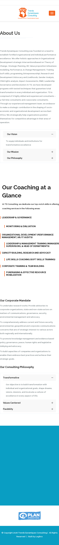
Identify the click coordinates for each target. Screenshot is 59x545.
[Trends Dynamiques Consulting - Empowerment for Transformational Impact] (29, 13)
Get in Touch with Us (29, 490)
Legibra (39, 536)
